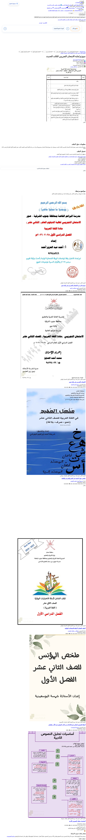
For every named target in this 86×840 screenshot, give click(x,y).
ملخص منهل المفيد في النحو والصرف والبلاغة (73, 478)
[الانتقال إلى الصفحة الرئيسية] (82, 2)
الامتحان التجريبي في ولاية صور (77, 382)
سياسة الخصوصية (11, 836)
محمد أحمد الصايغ (75, 384)
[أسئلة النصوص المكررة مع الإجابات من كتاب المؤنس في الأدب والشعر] (57, 720)
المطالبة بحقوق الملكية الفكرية (43, 168)
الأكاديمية (45, 22)
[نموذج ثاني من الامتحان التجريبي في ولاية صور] (53, 281)
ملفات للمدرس (68, 19)
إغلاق (80, 838)
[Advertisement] (45, 41)
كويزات (40, 22)
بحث (71, 13)
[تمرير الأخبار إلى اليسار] (5, 28)
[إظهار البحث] (84, 12)
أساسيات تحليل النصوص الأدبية (77, 821)
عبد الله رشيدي (73, 66)
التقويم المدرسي (61, 19)
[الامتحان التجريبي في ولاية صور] (53, 378)
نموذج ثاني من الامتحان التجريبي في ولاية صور (73, 285)
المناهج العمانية (82, 14)
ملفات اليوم (75, 19)
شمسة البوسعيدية (75, 727)
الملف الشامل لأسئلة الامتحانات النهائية (75, 628)
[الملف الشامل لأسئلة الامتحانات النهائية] (51, 624)
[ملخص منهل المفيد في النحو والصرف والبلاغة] (56, 474)
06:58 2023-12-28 (77, 59)
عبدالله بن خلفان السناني (73, 631)
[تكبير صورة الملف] (65, 121)
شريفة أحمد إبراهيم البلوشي (76, 481)
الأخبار (79, 19)
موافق (84, 838)
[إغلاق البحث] (69, 13)
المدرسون (83, 19)
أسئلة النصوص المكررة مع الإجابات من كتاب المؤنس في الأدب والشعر (66, 724)
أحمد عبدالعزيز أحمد (74, 288)
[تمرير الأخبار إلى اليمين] (67, 28)
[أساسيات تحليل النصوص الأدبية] (56, 817)
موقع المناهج (82, 51)
